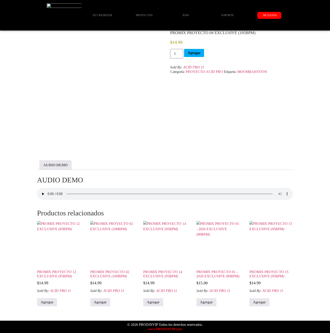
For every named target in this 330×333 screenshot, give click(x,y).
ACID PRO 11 (193, 67)
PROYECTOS (144, 15)
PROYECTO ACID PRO (204, 72)
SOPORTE (227, 15)
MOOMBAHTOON (252, 72)
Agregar (194, 53)
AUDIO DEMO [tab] (55, 165)
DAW (186, 15)
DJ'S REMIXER (102, 15)
